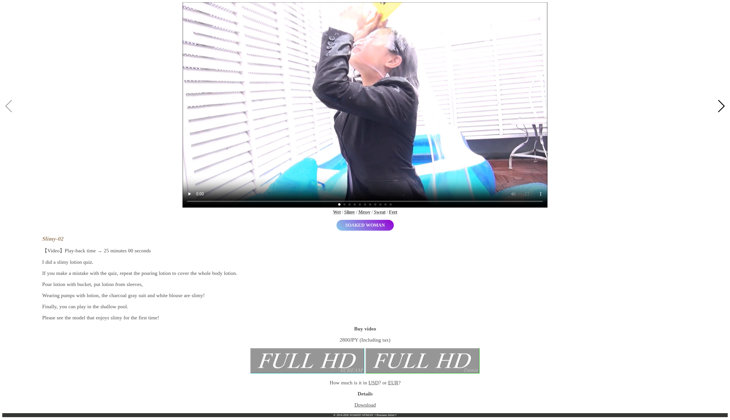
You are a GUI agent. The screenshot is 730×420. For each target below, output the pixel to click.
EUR (393, 382)
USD (373, 382)
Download (365, 405)
